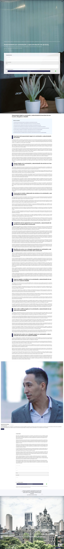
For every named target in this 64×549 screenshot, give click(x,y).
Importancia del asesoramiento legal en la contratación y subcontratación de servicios (25, 122)
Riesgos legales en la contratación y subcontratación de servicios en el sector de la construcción (27, 123)
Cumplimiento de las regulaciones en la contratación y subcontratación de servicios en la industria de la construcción (30, 126)
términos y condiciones (10, 69)
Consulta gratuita (58, 547)
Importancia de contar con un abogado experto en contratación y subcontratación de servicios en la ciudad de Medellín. (30, 132)
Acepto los (9, 69)
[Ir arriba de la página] (62, 547)
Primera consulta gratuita (8, 50)
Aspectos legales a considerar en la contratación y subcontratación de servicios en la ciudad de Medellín (28, 129)
